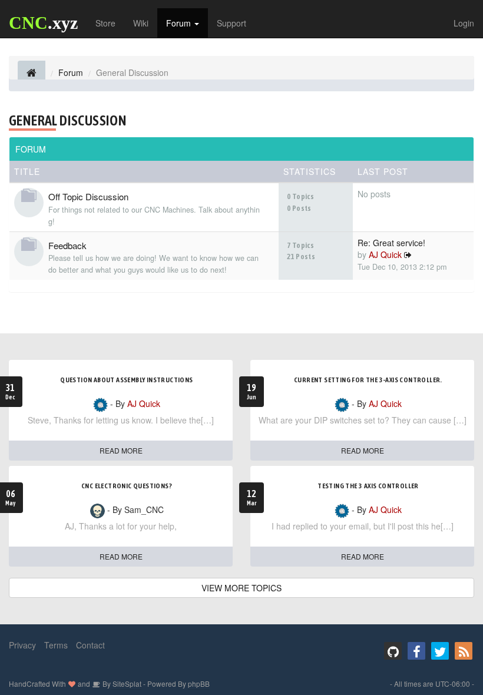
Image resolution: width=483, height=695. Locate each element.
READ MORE (121, 450)
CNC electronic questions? (126, 486)
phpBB (199, 684)
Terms (56, 645)
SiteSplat (126, 684)
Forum (179, 23)
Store (105, 23)
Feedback (67, 245)
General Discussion (68, 120)
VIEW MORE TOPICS (241, 588)
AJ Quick (385, 254)
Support (231, 23)
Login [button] (464, 23)
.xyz (43, 22)
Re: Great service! (391, 243)
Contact (90, 645)
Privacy (22, 645)
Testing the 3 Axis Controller (368, 486)
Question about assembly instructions (126, 380)
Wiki (140, 23)
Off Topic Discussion (88, 196)
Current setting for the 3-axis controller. (368, 380)
